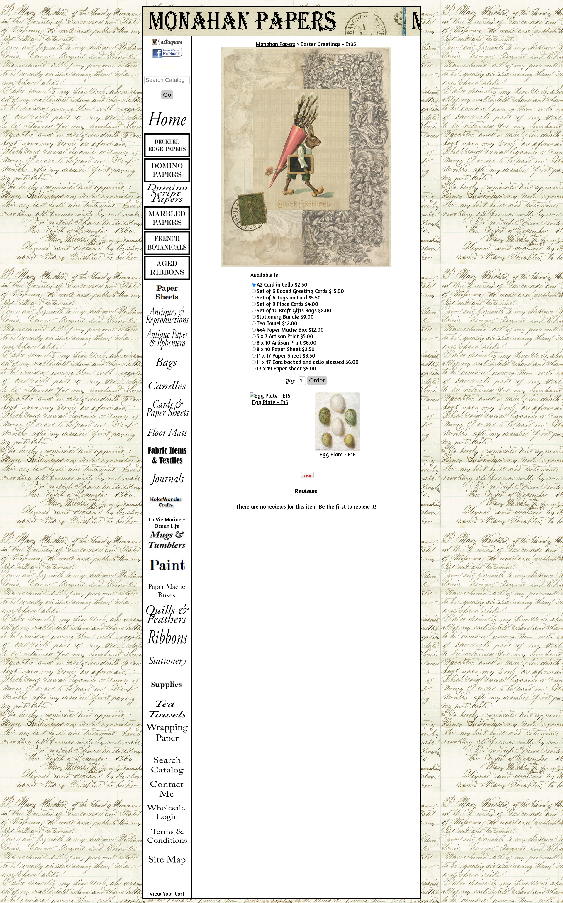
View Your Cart (167, 893)
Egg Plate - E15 (270, 402)
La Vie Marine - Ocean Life (167, 522)
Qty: (290, 380)
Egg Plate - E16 (338, 454)
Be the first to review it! (347, 506)
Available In (264, 275)
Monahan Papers (275, 44)
